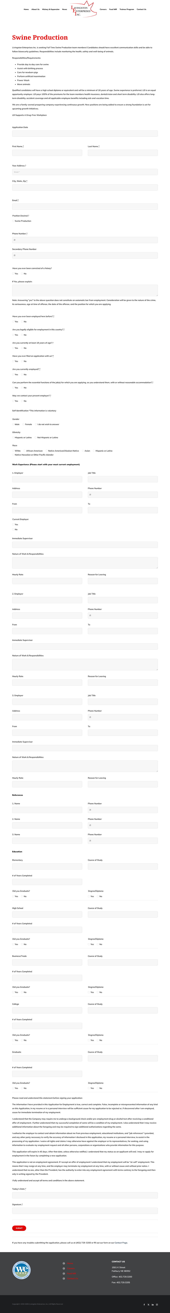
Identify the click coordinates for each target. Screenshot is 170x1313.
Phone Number (19, 233)
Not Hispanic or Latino (47, 437)
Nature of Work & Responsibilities (28, 554)
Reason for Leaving (97, 574)
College (15, 1004)
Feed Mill (71, 1273)
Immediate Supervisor (22, 538)
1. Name (16, 803)
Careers (71, 1268)
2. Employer (17, 594)
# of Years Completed (22, 875)
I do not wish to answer (48, 424)
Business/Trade (19, 956)
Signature (17, 1204)
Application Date (20, 127)
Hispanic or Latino (23, 437)
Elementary (17, 860)
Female (28, 424)
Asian (87, 451)
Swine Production (23, 221)
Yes (16, 273)
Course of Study (95, 860)
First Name (18, 146)
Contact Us (72, 1278)
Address (16, 488)
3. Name (16, 834)
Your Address (19, 165)
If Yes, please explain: (22, 281)
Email (15, 200)
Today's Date (19, 1189)
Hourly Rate (17, 574)
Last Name (93, 146)
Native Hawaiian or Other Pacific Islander (34, 454)
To (89, 504)
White (18, 451)
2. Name (16, 819)
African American (34, 451)
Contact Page (121, 1242)
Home (70, 1263)
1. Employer (17, 473)
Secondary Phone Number (24, 249)
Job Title (92, 473)
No (25, 273)
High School (17, 908)
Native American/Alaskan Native (63, 451)
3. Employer (17, 695)
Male (17, 424)
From (14, 504)
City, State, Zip (19, 181)
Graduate (16, 1052)
